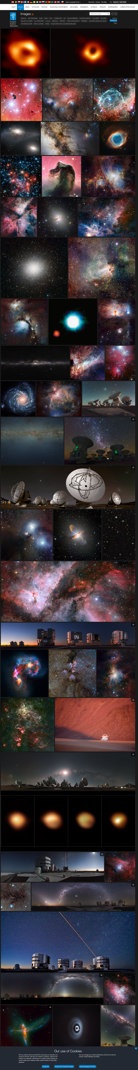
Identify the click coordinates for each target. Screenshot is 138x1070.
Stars (47, 24)
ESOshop (44, 7)
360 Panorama (32, 18)
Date (115, 23)
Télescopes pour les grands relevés (63, 24)
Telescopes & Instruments (59, 7)
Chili (50, 18)
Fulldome (95, 18)
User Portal (123, 2)
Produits (103, 7)
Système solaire (26, 24)
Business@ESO (113, 7)
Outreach (94, 7)
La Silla (48, 21)
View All (23, 18)
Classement (113, 20)
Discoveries (74, 7)
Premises (84, 21)
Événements (84, 7)
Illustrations (39, 21)
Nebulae (55, 21)
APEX (45, 18)
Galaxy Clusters (26, 21)
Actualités (35, 7)
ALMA (41, 18)
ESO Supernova (73, 18)
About (14, 7)
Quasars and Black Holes (97, 21)
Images (20, 7)
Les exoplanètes (84, 18)
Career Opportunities (127, 7)
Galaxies (103, 18)
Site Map (104, 2)
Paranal (62, 21)
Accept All (46, 1066)
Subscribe (91, 2)
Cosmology (58, 18)
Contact (98, 2)
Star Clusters (38, 24)
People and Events (73, 21)
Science (115, 2)
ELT (65, 18)
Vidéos (27, 7)
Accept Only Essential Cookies (64, 1066)
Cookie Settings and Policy (87, 1066)
